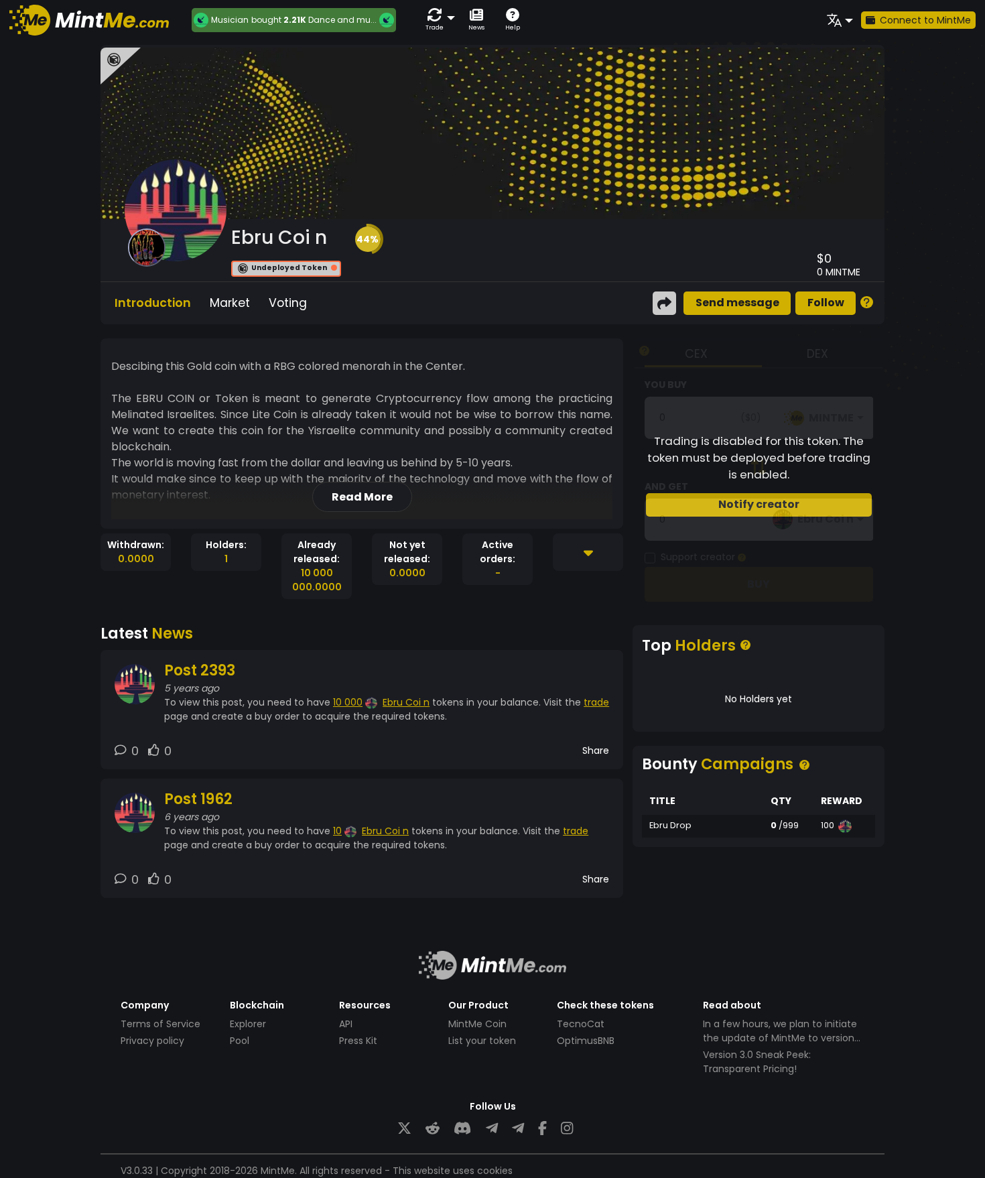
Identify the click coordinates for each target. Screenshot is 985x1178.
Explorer (248, 1024)
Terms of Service (160, 1024)
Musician (230, 20)
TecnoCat (580, 1024)
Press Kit (358, 1040)
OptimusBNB (585, 1040)
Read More (362, 497)
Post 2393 (199, 670)
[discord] (462, 1128)
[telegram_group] (492, 1128)
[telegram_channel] (518, 1128)
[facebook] (542, 1128)
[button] (437, 19)
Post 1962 (198, 799)
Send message (737, 302)
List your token (482, 1040)
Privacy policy (152, 1040)
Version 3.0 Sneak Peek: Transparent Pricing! (757, 1061)
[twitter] (404, 1128)
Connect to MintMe (925, 20)
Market (230, 303)
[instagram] (567, 1128)
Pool (239, 1040)
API (345, 1024)
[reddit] (432, 1128)
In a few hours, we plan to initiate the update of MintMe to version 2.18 (780, 1038)
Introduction (153, 303)
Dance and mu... (342, 19)
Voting (288, 303)
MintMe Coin (477, 1024)
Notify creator (758, 504)
